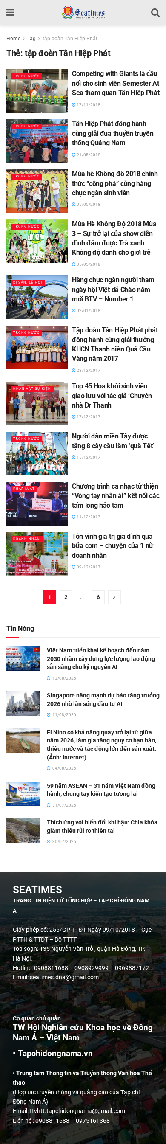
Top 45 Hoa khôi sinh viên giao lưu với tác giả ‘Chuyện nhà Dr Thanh (112, 395)
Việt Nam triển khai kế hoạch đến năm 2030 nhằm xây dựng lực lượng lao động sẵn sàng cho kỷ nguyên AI (101, 658)
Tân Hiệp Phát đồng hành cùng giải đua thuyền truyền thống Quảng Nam (112, 133)
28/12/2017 (88, 370)
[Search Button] (155, 12)
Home (13, 39)
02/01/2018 (88, 310)
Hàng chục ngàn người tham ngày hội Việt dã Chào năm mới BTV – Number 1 (113, 289)
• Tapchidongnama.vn (53, 1053)
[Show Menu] (10, 12)
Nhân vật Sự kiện (32, 389)
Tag (31, 39)
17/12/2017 (88, 416)
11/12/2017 (88, 516)
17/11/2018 (88, 104)
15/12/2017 (88, 457)
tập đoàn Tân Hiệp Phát (70, 39)
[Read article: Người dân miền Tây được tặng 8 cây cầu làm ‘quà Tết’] (37, 453)
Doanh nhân (26, 539)
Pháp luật (24, 489)
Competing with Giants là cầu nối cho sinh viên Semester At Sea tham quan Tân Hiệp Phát (115, 83)
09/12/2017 (88, 567)
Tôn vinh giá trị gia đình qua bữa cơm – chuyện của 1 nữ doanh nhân (112, 545)
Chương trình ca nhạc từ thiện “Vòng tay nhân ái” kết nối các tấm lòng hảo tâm (115, 495)
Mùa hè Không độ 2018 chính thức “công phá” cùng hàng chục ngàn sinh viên (115, 183)
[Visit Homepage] (82, 12)
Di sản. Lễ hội (27, 282)
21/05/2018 (88, 154)
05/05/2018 (88, 204)
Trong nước (26, 76)
